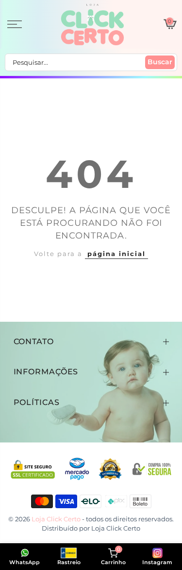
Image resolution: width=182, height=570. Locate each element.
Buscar (160, 61)
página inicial (116, 253)
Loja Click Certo (115, 528)
